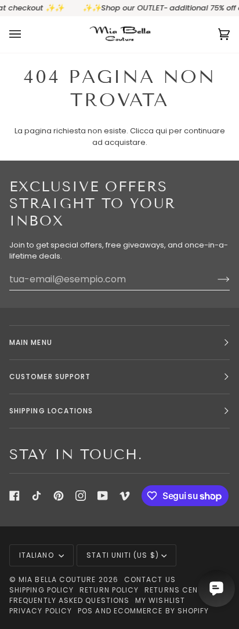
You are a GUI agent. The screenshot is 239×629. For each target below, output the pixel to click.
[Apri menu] (26, 34)
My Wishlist (160, 600)
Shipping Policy (41, 590)
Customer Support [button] (49, 376)
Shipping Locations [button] (51, 411)
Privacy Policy (40, 611)
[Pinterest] (58, 495)
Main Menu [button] (30, 342)
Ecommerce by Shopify (161, 611)
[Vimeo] (124, 495)
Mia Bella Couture (57, 579)
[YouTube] (102, 495)
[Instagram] (80, 495)
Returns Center (178, 590)
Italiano (37, 555)
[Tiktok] (36, 495)
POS (85, 611)
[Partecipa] (214, 279)
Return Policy (109, 590)
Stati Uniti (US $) (122, 555)
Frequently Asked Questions (69, 600)
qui (161, 130)
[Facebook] (14, 495)
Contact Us (150, 579)
